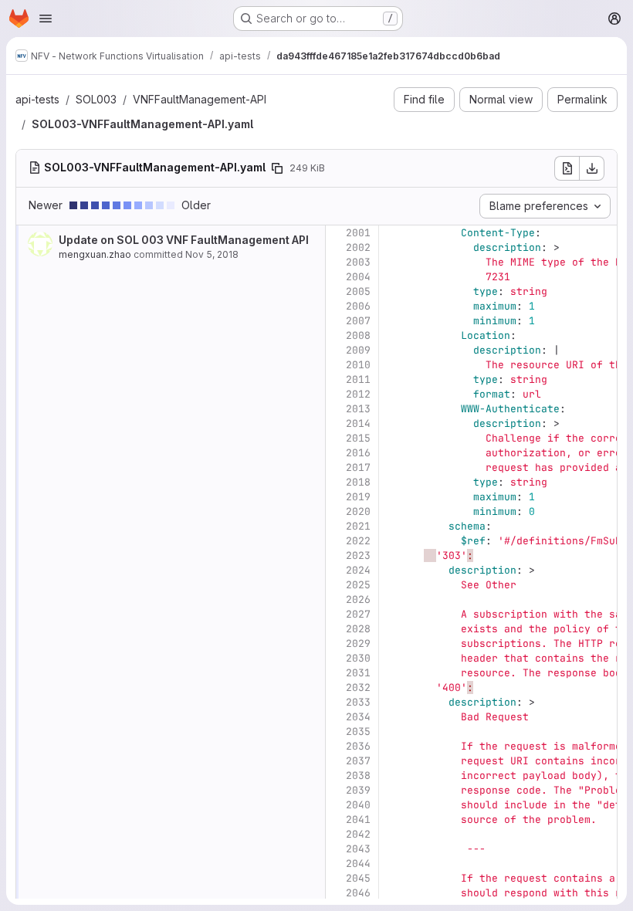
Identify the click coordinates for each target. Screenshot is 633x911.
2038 (358, 775)
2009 (358, 350)
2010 (358, 364)
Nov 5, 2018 (212, 254)
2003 (358, 262)
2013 (358, 408)
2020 (358, 511)
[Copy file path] (277, 168)
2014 (358, 423)
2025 (358, 584)
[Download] (592, 168)
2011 (358, 379)
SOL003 (96, 99)
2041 (358, 819)
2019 (358, 496)
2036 (358, 746)
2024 (358, 570)
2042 (358, 834)
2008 (358, 335)
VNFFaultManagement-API (199, 99)
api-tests (37, 99)
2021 (358, 526)
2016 (358, 452)
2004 (358, 276)
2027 (358, 614)
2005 (358, 291)
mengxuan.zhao (95, 254)
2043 (358, 848)
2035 (358, 731)
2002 (358, 247)
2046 (358, 892)
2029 (358, 643)
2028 (358, 628)
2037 (358, 760)
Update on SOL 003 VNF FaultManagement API (184, 239)
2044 (358, 863)
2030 (358, 658)
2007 (358, 320)
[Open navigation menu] (45, 18)
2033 (358, 702)
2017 (358, 467)
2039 (358, 790)
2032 (358, 687)
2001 (358, 232)
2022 (358, 540)
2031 (358, 672)
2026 (358, 599)
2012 (358, 394)
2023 (358, 555)
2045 (358, 878)
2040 (358, 804)
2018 (358, 482)
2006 (358, 306)
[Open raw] (566, 168)
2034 (358, 716)
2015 (358, 438)
